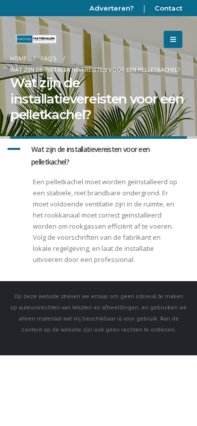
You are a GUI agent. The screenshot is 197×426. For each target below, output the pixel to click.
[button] (98, 156)
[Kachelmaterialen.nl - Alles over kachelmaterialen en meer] (36, 39)
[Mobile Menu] (173, 39)
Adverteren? (111, 8)
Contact (168, 8)
